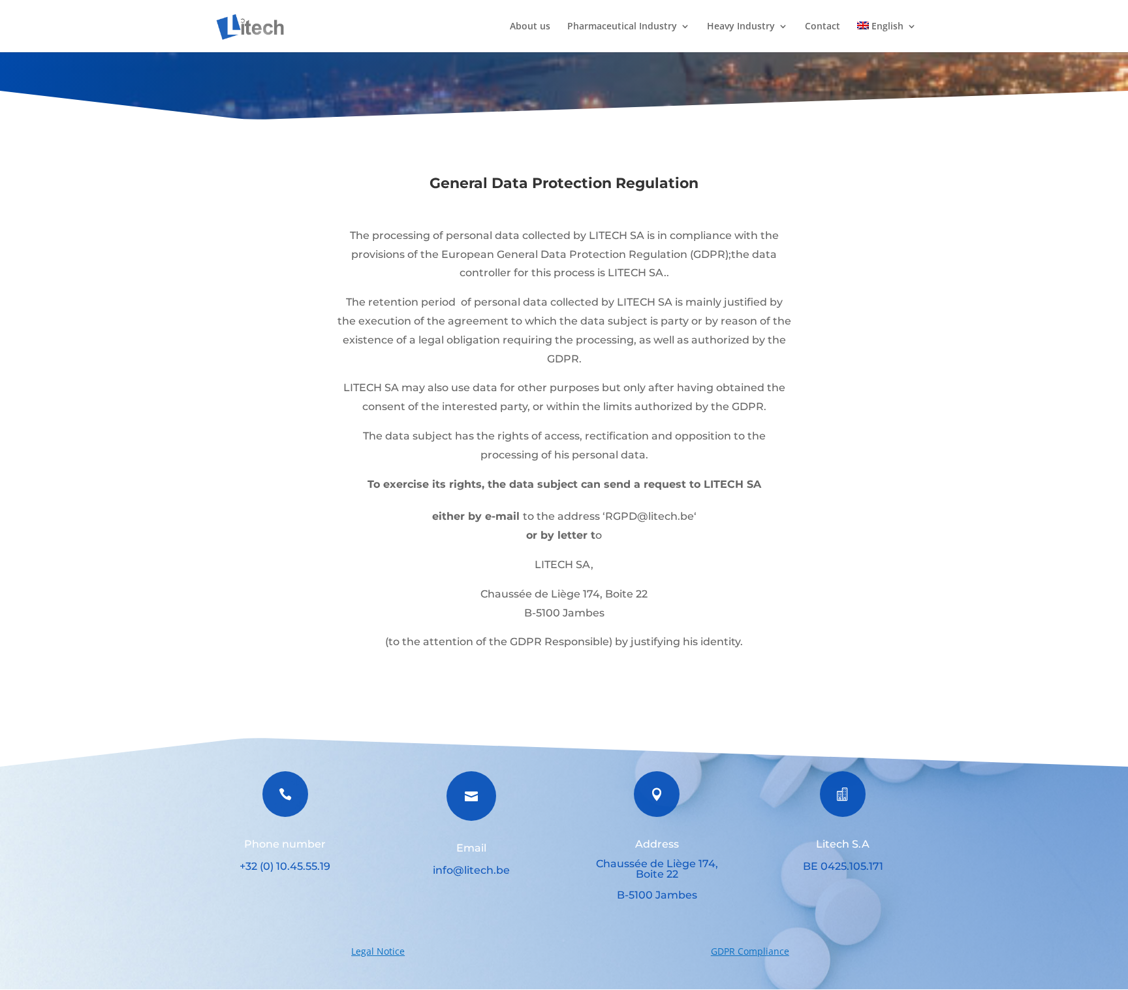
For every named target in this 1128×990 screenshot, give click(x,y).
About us (530, 27)
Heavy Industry (741, 27)
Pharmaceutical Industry (622, 27)
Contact (822, 27)
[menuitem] (886, 37)
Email (471, 848)
